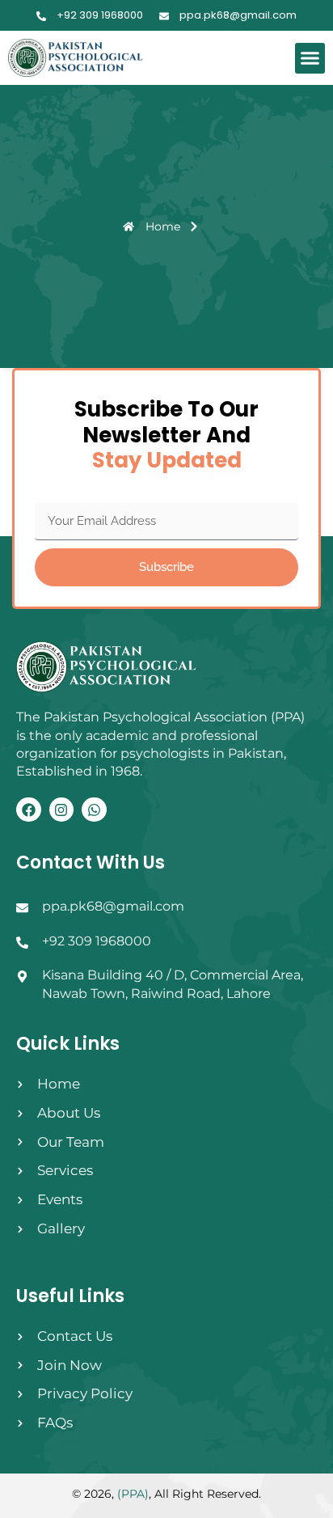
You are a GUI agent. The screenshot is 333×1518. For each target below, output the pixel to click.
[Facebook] (28, 809)
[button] (310, 58)
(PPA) (133, 1493)
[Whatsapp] (94, 809)
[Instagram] (61, 809)
